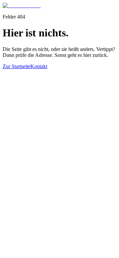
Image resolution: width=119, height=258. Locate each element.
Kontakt (38, 66)
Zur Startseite (16, 66)
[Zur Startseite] (22, 5)
